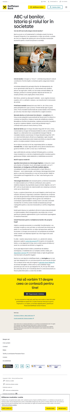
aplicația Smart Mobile (46, 262)
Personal (5, 1)
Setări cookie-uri (6, 408)
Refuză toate (62, 408)
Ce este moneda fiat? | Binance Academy (23, 318)
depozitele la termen (20, 253)
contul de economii (31, 241)
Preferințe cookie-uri (7, 387)
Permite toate (50, 408)
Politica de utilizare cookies (9, 405)
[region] (35, 403)
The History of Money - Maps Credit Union (23, 315)
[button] (66, 7)
